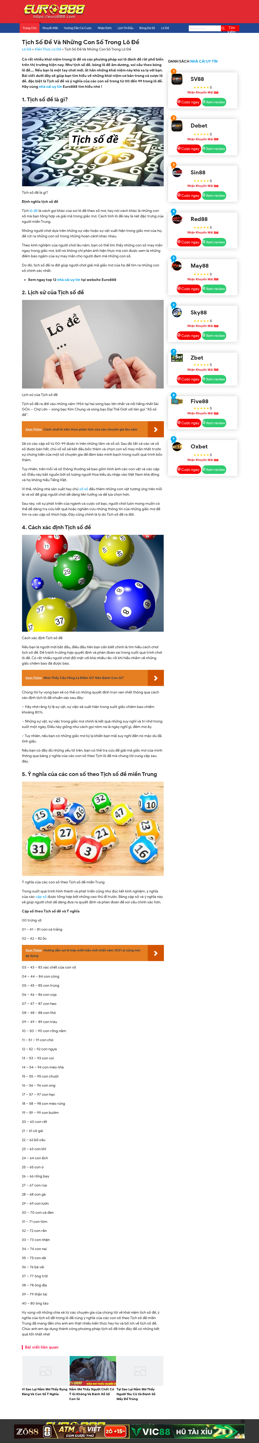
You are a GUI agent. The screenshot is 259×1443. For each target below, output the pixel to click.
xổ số (83, 489)
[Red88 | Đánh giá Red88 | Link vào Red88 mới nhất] (177, 219)
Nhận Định (104, 28)
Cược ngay (190, 102)
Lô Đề (165, 28)
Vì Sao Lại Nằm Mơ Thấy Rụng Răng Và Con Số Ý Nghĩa (44, 1391)
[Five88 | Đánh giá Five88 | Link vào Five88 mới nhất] (177, 401)
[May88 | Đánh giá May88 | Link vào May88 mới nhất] (177, 266)
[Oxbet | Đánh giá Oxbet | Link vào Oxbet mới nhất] (177, 446)
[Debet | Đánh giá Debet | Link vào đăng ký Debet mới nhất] (177, 126)
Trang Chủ (29, 28)
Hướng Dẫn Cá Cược (78, 28)
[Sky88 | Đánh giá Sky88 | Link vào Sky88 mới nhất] (177, 312)
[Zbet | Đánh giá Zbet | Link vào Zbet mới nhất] (177, 358)
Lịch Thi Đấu (125, 28)
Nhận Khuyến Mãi (200, 92)
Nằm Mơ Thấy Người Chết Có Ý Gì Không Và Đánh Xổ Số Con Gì (91, 1394)
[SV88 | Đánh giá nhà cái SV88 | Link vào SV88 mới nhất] (177, 79)
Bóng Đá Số (147, 28)
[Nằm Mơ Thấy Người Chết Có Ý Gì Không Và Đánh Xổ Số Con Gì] (93, 1385)
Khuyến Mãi (50, 28)
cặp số (41, 896)
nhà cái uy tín (68, 280)
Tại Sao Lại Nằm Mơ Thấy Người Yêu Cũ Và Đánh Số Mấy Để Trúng (136, 1394)
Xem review (215, 102)
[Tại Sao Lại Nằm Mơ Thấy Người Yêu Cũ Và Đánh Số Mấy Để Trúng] (140, 1385)
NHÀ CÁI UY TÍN (204, 61)
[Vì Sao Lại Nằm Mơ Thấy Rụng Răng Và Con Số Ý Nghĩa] (45, 1385)
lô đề (34, 210)
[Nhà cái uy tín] (54, 18)
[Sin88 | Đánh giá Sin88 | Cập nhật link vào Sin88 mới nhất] (177, 172)
